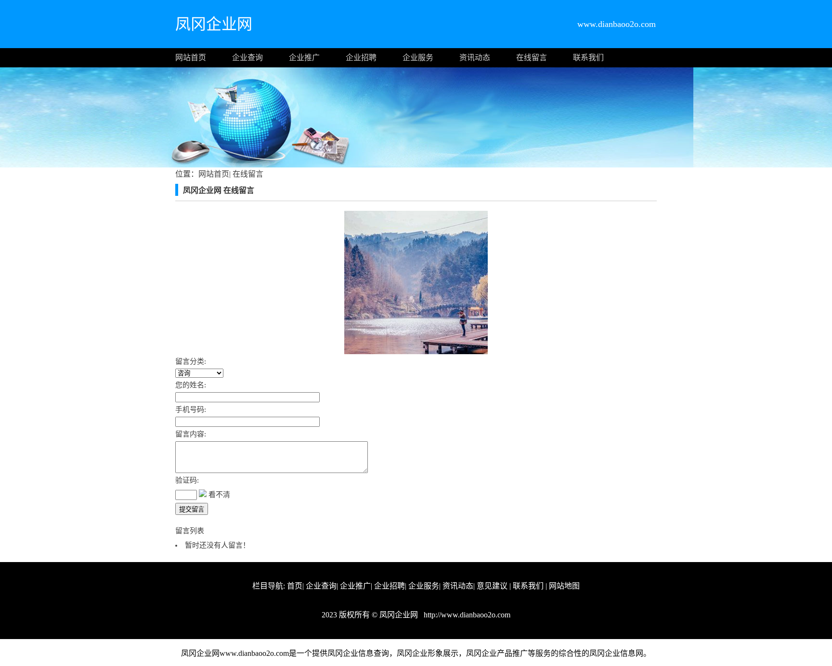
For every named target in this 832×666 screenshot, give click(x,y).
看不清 (219, 495)
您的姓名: (190, 385)
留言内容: (190, 434)
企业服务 (418, 57)
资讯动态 (474, 57)
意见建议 (492, 586)
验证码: (187, 480)
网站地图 (564, 586)
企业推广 (304, 57)
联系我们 (588, 57)
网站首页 (190, 57)
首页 (294, 586)
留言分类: (190, 361)
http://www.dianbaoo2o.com (466, 615)
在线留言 (531, 57)
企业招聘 (361, 57)
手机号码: (190, 409)
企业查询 (247, 57)
